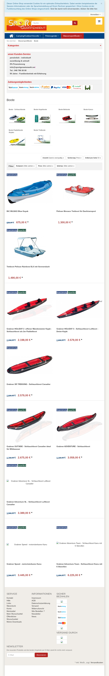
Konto (9, 608)
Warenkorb (11, 606)
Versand (35, 606)
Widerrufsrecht (38, 608)
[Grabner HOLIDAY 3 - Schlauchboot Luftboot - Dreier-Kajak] (79, 309)
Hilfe (8, 601)
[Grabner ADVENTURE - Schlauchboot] (79, 427)
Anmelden (94, 14)
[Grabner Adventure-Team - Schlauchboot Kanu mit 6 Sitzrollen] (79, 544)
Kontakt (10, 598)
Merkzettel (11, 611)
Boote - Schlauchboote (17, 109)
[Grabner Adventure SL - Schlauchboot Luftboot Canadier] (30, 482)
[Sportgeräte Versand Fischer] (27, 24)
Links (9, 603)
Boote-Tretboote (39, 130)
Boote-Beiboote (64, 109)
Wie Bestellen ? (38, 611)
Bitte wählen (24, 166)
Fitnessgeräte (51, 36)
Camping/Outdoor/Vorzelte (28, 36)
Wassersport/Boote (71, 36)
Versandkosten (97, 662)
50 (92, 158)
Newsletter (36, 614)
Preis (74, 158)
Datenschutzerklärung (41, 603)
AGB (33, 601)
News (34, 616)
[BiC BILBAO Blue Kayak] (30, 191)
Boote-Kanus (88, 109)
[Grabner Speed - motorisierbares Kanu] (30, 544)
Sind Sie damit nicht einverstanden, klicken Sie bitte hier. (74, 9)
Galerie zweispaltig (53, 158)
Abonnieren (41, 655)
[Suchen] (74, 23)
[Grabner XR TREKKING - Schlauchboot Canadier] (30, 364)
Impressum (36, 598)
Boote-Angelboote (40, 109)
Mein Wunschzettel (15, 614)
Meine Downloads (14, 622)
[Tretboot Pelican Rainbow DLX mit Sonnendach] (30, 247)
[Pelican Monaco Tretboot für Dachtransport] (79, 191)
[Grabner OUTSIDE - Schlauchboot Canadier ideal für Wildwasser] (30, 427)
